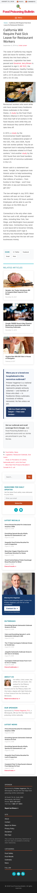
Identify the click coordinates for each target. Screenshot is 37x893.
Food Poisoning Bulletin (18, 11)
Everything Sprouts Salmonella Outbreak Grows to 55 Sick (18, 626)
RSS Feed (8, 835)
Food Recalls (9, 856)
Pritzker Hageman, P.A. (22, 710)
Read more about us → (12, 698)
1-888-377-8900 (16, 804)
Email (7, 256)
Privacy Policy (9, 828)
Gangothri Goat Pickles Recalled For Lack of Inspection (17, 543)
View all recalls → (10, 566)
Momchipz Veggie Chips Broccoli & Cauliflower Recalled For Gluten (16, 552)
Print (14, 256)
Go (29, 477)
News (16, 452)
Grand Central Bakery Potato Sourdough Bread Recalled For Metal (18, 561)
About (7, 819)
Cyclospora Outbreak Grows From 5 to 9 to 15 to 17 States (18, 661)
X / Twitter (16, 252)
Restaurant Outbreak (20, 454)
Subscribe (18, 503)
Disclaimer (8, 832)
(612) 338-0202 (15, 801)
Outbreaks (8, 860)
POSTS (21, 1)
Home (6, 23)
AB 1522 (23, 66)
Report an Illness (10, 825)
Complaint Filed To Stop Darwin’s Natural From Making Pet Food (18, 765)
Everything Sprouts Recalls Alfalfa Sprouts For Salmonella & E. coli (16, 534)
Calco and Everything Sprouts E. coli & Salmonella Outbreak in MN (17, 635)
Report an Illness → (11, 808)
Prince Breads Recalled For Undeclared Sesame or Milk (18, 525)
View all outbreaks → (11, 667)
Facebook (26, 252)
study (13, 113)
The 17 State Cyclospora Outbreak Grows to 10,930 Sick (18, 644)
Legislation (9, 454)
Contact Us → (12, 608)
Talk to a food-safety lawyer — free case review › (17, 411)
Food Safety (10, 452)
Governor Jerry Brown (23, 63)
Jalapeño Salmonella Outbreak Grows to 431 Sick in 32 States (18, 653)
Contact (7, 822)
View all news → (9, 770)
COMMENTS (31, 1)
